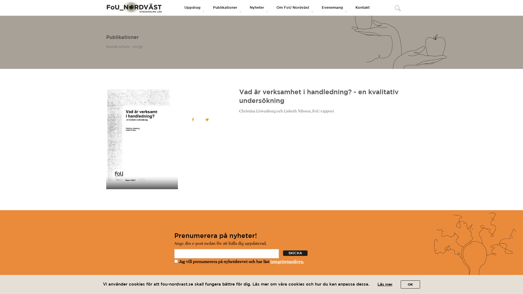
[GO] (398, 8)
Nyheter (257, 7)
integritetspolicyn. (287, 261)
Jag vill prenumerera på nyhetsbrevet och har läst (241, 261)
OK (410, 284)
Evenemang (332, 7)
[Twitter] (207, 119)
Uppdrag (192, 7)
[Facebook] (193, 119)
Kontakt (362, 7)
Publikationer (225, 7)
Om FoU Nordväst (292, 7)
